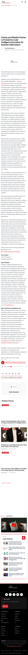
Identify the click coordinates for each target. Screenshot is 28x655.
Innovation (3, 616)
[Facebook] (6, 373)
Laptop (16, 616)
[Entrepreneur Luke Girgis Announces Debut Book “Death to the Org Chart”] (14, 434)
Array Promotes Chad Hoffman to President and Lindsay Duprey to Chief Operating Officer (14, 469)
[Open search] (22, 2)
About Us (17, 628)
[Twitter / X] (9, 373)
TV (15, 622)
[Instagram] (14, 594)
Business (3, 628)
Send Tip (4, 606)
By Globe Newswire (10, 48)
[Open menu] (25, 2)
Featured (3, 635)
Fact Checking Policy (16, 650)
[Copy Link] (19, 373)
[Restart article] (2, 366)
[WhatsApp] (16, 373)
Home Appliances (5, 622)
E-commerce (3, 618)
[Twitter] (10, 594)
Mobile (16, 618)
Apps (2, 620)
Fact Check (3, 631)
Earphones (17, 614)
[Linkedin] (21, 594)
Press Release (8, 5)
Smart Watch (17, 620)
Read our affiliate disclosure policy (14, 646)
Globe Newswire (14, 392)
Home (2, 5)
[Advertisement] (14, 21)
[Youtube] (17, 594)
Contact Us (17, 631)
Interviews (3, 614)
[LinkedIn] (12, 373)
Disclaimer (17, 633)
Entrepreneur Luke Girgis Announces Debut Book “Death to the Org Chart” (14, 445)
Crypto (2, 633)
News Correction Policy (6, 650)
